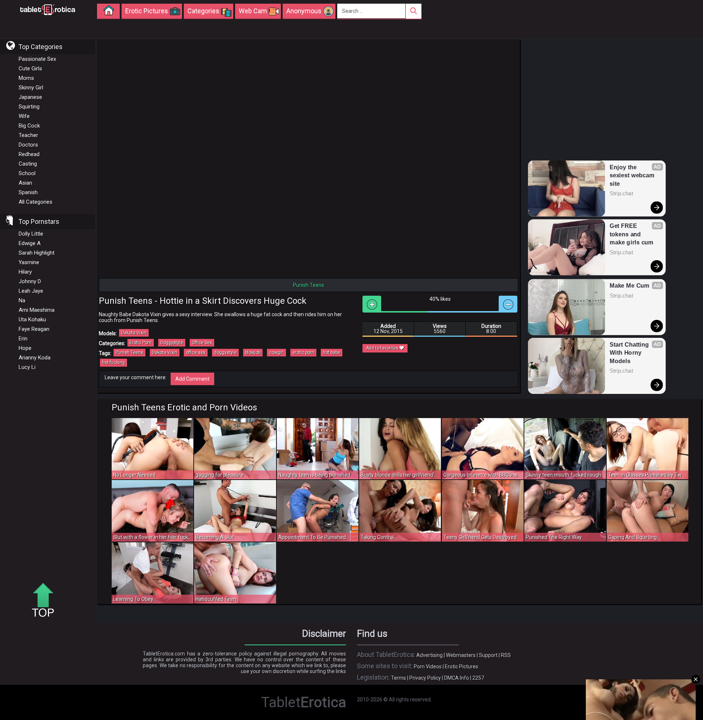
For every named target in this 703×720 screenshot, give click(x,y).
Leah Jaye (31, 291)
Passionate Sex (37, 59)
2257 (478, 678)
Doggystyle (171, 342)
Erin (23, 338)
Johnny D (30, 281)
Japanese (30, 97)
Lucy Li (27, 367)
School (27, 173)
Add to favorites (382, 348)
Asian (25, 183)
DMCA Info (456, 678)
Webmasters (461, 655)
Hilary (25, 272)
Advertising (429, 655)
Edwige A (30, 243)
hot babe (331, 352)
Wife (24, 116)
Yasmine (29, 262)
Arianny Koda (35, 357)
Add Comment (192, 379)
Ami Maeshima (37, 310)
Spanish (28, 192)
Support (488, 655)
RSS (506, 655)
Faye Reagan (34, 329)
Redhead (29, 154)
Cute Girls (30, 68)
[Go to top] (46, 601)
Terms (398, 678)
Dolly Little (31, 233)
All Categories (35, 202)
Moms (26, 78)
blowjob (252, 352)
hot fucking (113, 362)
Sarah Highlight (37, 253)
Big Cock (29, 125)
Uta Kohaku (32, 319)
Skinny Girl (31, 87)
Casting (28, 163)
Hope (25, 348)
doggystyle (225, 352)
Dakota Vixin (133, 332)
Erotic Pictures (461, 666)
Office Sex (202, 342)
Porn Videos (428, 666)
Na (22, 300)
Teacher (28, 135)
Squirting (29, 106)
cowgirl (276, 352)
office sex (195, 352)
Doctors (28, 144)
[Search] (413, 11)
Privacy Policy (425, 678)
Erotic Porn (141, 342)
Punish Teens (129, 352)
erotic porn (303, 352)
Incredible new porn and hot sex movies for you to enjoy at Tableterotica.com (47, 9)
